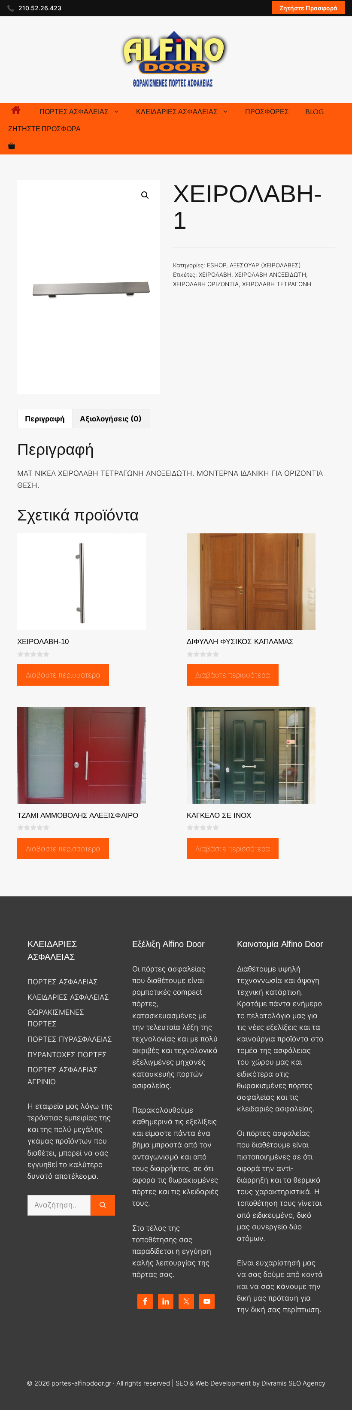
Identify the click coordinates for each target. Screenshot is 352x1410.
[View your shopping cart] (11, 145)
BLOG (314, 111)
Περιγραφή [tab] (45, 419)
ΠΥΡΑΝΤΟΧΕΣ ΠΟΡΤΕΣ (67, 1054)
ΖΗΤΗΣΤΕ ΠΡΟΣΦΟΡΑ (44, 128)
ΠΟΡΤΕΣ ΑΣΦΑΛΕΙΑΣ (74, 111)
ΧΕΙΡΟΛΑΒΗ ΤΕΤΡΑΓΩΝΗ (276, 284)
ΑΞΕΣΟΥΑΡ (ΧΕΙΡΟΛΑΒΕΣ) (265, 265)
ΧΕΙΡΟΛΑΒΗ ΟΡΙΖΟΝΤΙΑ (206, 284)
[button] (145, 195)
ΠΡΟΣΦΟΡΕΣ (267, 111)
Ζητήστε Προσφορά (308, 8)
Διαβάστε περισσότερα (63, 675)
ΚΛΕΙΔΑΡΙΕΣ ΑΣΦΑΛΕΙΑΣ (177, 111)
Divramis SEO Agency (293, 1383)
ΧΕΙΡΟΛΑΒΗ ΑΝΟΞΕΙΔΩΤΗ (270, 274)
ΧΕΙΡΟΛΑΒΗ (215, 274)
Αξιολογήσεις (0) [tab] (111, 419)
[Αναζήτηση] (103, 1205)
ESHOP (216, 265)
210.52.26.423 (39, 8)
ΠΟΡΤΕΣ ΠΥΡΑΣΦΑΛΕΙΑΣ (69, 1039)
